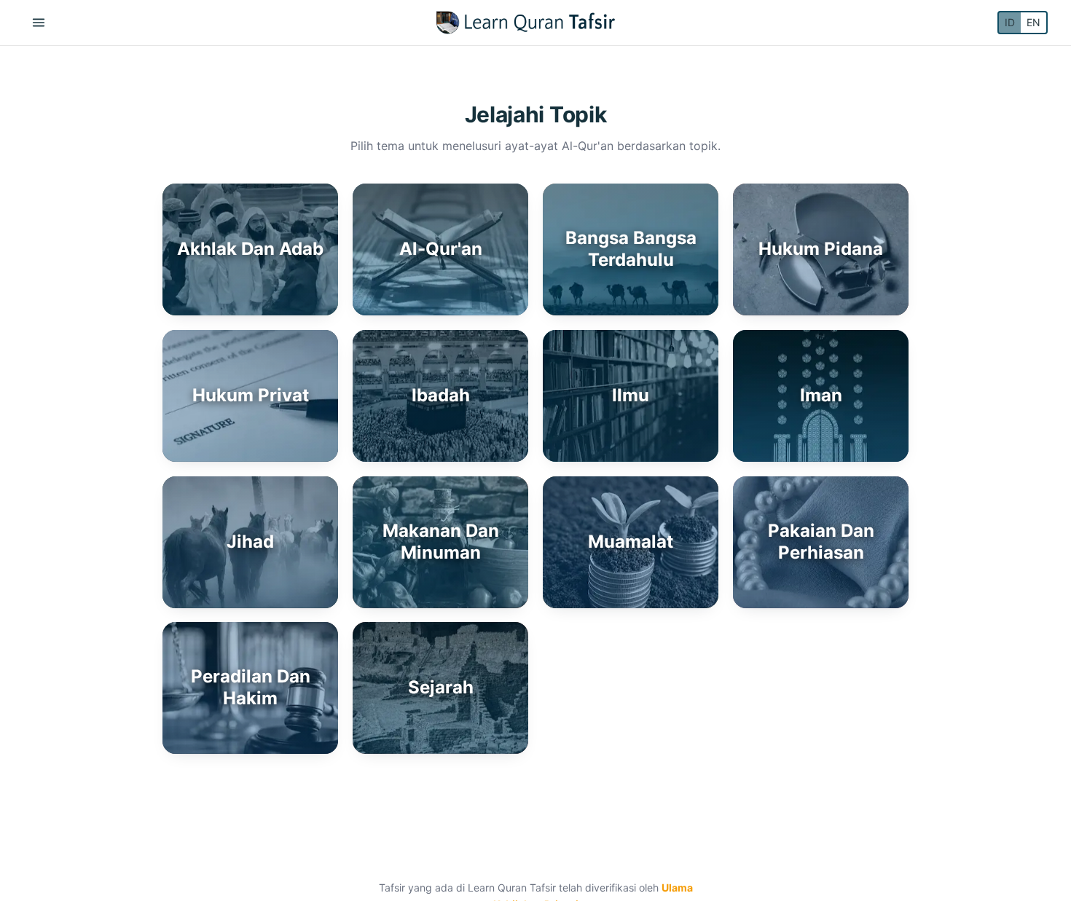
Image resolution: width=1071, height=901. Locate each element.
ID (1010, 22)
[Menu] (38, 22)
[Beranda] (525, 22)
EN (1033, 22)
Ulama (677, 887)
